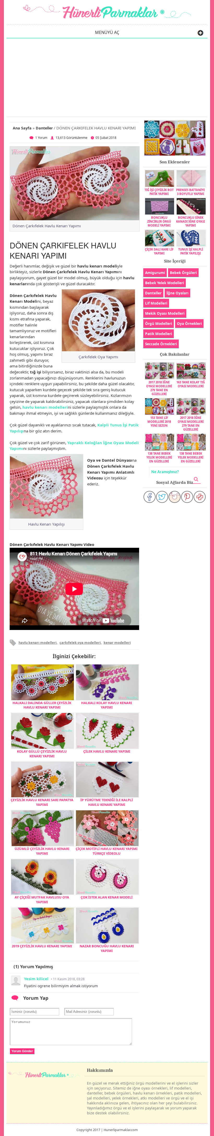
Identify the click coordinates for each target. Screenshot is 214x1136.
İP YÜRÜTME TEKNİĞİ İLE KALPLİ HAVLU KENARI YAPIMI (106, 802)
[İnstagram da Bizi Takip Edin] (175, 497)
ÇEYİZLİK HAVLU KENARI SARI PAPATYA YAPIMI (42, 802)
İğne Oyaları (177, 292)
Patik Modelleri (158, 333)
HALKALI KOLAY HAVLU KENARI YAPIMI (106, 705)
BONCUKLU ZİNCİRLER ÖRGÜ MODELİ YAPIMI (159, 221)
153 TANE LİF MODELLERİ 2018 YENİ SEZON (159, 421)
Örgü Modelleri (158, 323)
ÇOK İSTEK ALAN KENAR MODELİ (107, 897)
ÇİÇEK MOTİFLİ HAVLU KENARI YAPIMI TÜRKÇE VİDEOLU (107, 851)
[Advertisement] (107, 77)
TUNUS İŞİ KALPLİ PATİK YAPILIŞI (190, 251)
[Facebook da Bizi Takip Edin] (150, 497)
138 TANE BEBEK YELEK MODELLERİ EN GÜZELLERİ (159, 457)
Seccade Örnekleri (161, 343)
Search (196, 479)
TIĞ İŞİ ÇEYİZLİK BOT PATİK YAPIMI (159, 191)
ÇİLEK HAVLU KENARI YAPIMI (106, 751)
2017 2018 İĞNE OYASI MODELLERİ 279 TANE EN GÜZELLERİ (159, 388)
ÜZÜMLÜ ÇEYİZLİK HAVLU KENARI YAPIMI (42, 851)
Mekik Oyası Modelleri (165, 313)
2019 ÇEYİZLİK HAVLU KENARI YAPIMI (42, 946)
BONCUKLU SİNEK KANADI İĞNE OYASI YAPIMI (190, 221)
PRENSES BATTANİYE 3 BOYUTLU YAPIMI (190, 191)
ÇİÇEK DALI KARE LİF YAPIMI (159, 251)
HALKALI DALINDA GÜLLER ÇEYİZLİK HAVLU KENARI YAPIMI (42, 705)
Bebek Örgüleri (183, 272)
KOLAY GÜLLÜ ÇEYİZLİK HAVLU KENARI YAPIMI (42, 753)
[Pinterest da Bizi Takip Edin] (187, 497)
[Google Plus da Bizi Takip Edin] (200, 497)
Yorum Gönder (22, 1051)
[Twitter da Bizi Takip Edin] (162, 497)
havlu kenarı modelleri (45, 407)
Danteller (44, 128)
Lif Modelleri (156, 303)
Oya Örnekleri (189, 323)
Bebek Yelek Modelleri (164, 282)
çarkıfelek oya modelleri (80, 642)
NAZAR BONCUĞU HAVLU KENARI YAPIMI (107, 948)
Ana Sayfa (22, 128)
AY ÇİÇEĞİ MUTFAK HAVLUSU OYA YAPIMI (42, 899)
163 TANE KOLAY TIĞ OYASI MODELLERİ (190, 384)
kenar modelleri (117, 642)
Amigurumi (155, 272)
